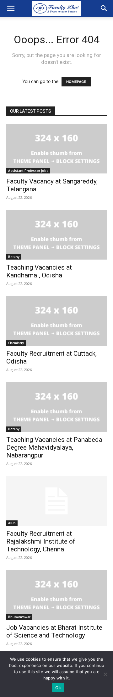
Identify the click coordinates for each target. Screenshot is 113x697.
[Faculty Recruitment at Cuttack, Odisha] (56, 321)
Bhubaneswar (19, 617)
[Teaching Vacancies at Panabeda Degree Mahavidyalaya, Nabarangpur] (56, 407)
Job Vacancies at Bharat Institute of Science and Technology (54, 631)
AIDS (12, 523)
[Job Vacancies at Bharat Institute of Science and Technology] (56, 595)
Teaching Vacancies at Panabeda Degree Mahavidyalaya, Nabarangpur (54, 447)
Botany (13, 257)
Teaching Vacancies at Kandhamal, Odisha (39, 271)
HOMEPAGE (76, 82)
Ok (58, 687)
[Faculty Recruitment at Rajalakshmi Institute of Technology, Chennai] (56, 501)
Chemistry (16, 343)
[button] (11, 8)
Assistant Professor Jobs (28, 170)
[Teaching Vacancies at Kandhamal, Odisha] (56, 235)
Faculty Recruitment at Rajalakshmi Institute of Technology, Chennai (40, 541)
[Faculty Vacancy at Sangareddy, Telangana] (56, 148)
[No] (105, 674)
